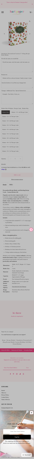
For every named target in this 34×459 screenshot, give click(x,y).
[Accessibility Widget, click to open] (31, 229)
